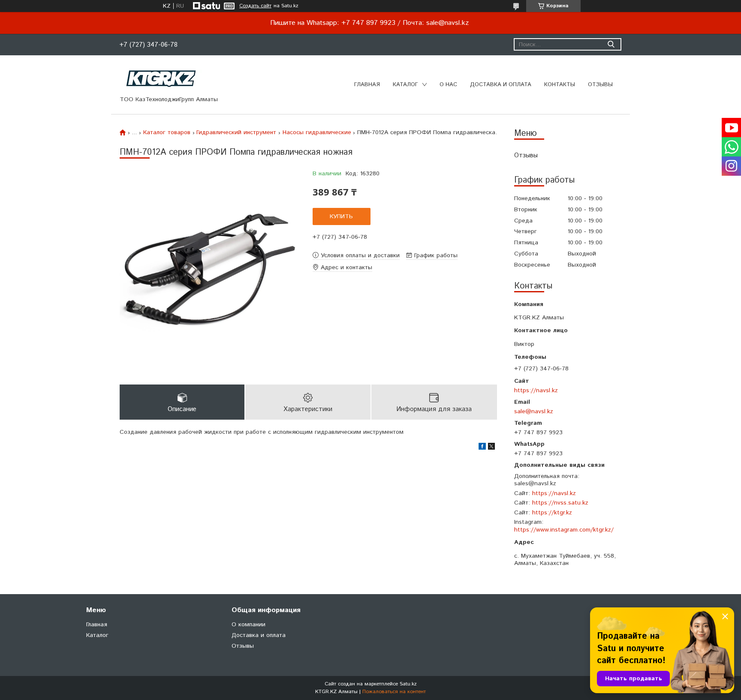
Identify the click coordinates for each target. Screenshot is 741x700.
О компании (248, 624)
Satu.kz (408, 684)
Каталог (405, 85)
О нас (448, 85)
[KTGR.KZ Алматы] (161, 78)
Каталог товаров (166, 132)
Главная (367, 85)
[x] (491, 448)
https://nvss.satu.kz (560, 503)
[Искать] (611, 44)
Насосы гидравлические (317, 132)
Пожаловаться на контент (394, 691)
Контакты (559, 85)
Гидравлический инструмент (236, 132)
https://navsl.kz (536, 390)
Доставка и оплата (500, 85)
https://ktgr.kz (552, 512)
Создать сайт (255, 6)
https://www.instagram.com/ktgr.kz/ (564, 530)
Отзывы (600, 85)
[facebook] (482, 448)
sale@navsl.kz (533, 411)
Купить (341, 216)
